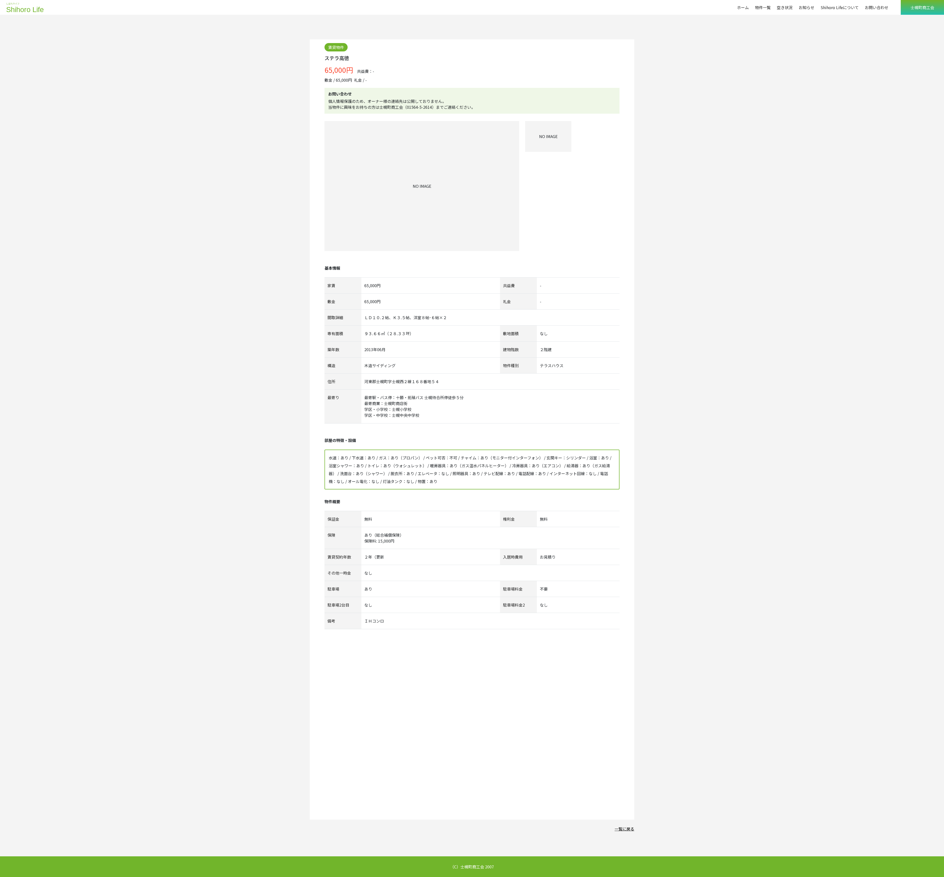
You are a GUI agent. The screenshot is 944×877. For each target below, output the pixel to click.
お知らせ (806, 7)
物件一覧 (763, 7)
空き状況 (785, 7)
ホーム (743, 7)
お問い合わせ (876, 7)
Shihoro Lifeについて (840, 7)
